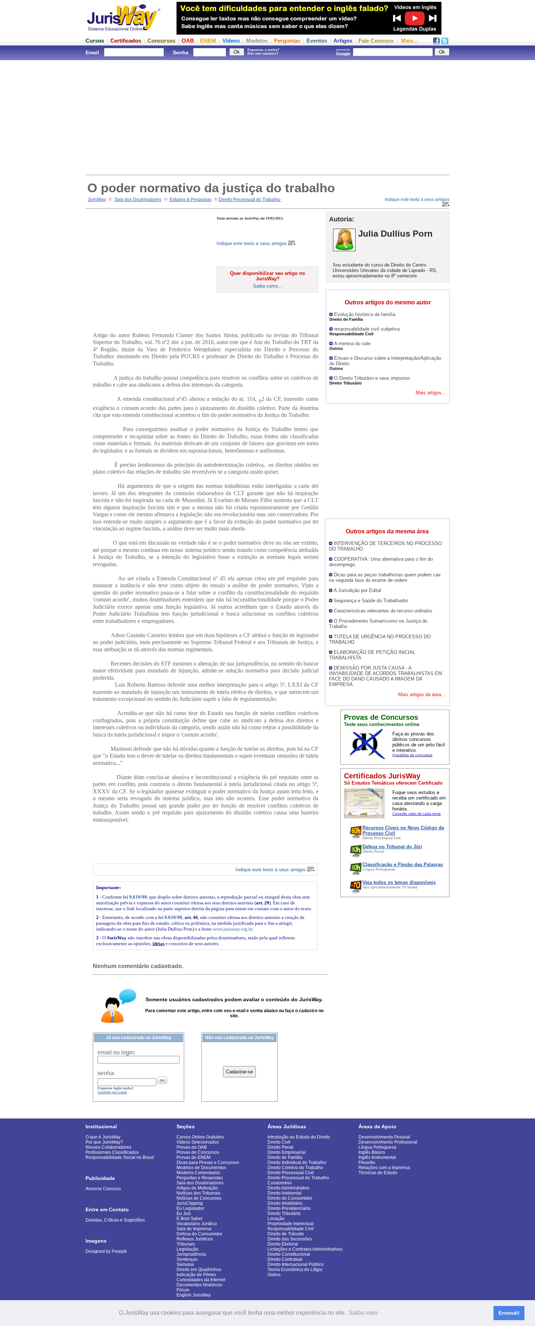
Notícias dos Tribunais (199, 1193)
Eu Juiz (184, 1213)
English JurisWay (194, 1295)
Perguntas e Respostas (200, 1177)
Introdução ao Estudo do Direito (299, 1137)
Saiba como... (267, 286)
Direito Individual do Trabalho (297, 1162)
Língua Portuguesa (377, 1147)
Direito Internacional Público (296, 1264)
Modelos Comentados (198, 1172)
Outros (274, 1274)
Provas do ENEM (193, 1157)
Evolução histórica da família (364, 314)
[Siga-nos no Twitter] (444, 42)
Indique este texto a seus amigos (252, 243)
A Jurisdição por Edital (357, 590)
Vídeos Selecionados (198, 1142)
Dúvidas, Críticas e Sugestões (115, 1220)
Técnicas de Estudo (377, 1172)
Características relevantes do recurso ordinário (383, 610)
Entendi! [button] (509, 1313)
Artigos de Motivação (197, 1188)
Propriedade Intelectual (291, 1223)
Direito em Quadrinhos (199, 1269)
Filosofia (366, 1162)
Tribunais (186, 1244)
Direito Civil (279, 1142)
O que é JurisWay (103, 1137)
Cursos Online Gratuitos (200, 1137)
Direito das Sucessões (290, 1239)
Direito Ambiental (284, 1193)
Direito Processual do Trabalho (250, 199)
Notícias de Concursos (199, 1198)
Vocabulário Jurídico (197, 1223)
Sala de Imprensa (194, 1228)
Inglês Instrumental (377, 1157)
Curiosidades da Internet (201, 1279)
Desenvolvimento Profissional (387, 1142)
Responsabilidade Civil (291, 1228)
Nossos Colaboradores (108, 1147)
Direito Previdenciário (289, 1208)
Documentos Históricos (199, 1284)
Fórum (183, 1290)
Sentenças (187, 1259)
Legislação (187, 1249)
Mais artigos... (431, 392)
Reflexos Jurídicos (195, 1239)
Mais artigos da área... (421, 694)
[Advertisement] (267, 116)
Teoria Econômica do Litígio (295, 1269)
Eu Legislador (190, 1208)
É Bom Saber (190, 1218)
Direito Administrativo (288, 1188)
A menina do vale (352, 343)
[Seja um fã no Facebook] (436, 42)
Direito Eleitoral (283, 1244)
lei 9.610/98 (135, 897)
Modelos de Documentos (201, 1167)
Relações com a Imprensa (384, 1167)
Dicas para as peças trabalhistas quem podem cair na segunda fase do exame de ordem (385, 577)
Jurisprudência (191, 1254)
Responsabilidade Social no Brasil (120, 1157)
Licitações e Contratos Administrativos (305, 1249)
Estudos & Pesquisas (190, 199)
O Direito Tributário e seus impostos (372, 378)
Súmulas (185, 1264)
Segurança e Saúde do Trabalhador (371, 600)
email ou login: (116, 1052)
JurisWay (97, 199)
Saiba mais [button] (363, 1313)
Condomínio (280, 1182)
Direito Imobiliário (285, 1203)
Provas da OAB (192, 1147)
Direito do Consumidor (290, 1198)
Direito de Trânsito (286, 1233)
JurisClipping (190, 1203)
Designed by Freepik (106, 1251)
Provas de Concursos (198, 1152)
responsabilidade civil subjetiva (367, 329)
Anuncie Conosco (103, 1188)
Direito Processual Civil (291, 1172)
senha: (106, 1073)
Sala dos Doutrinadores (137, 199)
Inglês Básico (371, 1152)
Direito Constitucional (289, 1254)
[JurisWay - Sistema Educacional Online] (124, 32)
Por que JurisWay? (104, 1142)
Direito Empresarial (287, 1152)
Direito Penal (280, 1147)
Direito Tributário (284, 1213)
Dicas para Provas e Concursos (208, 1162)
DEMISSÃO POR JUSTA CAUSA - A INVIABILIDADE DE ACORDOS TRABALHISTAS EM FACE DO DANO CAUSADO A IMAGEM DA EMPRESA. (385, 676)
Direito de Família (285, 1157)
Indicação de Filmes (196, 1274)
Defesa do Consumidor (199, 1233)
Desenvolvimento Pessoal (384, 1137)
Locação (276, 1218)
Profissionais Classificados (112, 1152)
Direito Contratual (285, 1259)
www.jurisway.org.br (232, 929)
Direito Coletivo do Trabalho (295, 1167)
